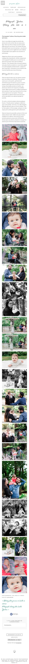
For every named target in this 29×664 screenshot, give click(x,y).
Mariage (13, 7)
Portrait (11, 12)
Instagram (18, 642)
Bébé (17, 9)
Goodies (19, 12)
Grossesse (22, 7)
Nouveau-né (9, 9)
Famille (22, 9)
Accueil (6, 7)
